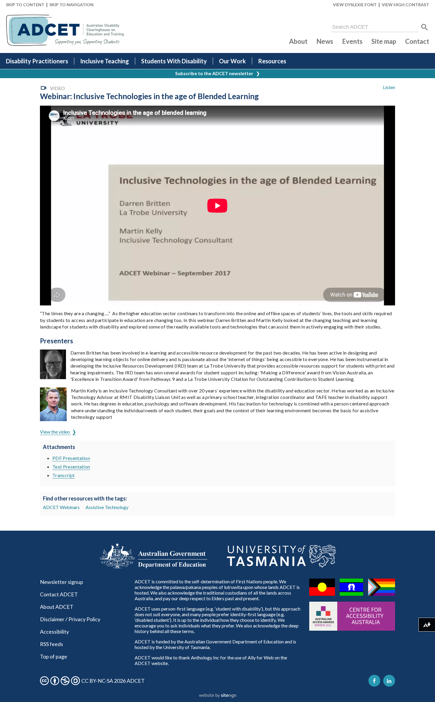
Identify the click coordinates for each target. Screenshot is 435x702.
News (324, 41)
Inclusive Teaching (104, 61)
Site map (383, 41)
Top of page (53, 656)
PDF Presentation (71, 458)
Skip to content (25, 4)
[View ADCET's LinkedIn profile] (389, 681)
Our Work (232, 61)
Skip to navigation (71, 4)
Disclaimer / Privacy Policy (70, 619)
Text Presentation (71, 466)
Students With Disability (174, 61)
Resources (272, 61)
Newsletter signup (61, 582)
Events (352, 41)
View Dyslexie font (355, 4)
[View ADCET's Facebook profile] (374, 681)
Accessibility (54, 631)
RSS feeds (51, 644)
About (298, 41)
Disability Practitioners (37, 61)
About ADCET (56, 606)
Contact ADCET (59, 594)
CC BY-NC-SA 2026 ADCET (113, 680)
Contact (417, 41)
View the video (55, 431)
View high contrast (405, 4)
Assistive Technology (107, 507)
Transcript (63, 475)
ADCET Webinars (61, 507)
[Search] (424, 27)
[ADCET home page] (65, 30)
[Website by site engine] (217, 696)
